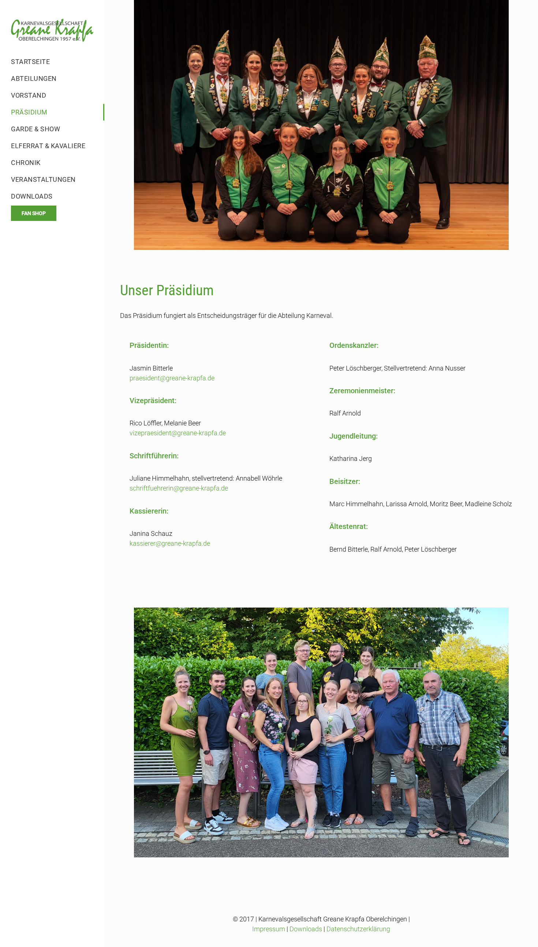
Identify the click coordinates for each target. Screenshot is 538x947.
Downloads (305, 929)
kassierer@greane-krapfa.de (170, 543)
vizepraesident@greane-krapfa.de (178, 433)
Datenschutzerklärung (358, 929)
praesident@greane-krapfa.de (172, 378)
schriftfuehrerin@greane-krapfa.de (179, 488)
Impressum (268, 929)
